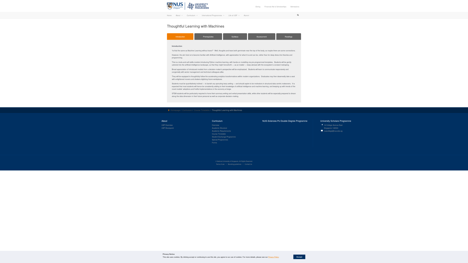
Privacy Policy (273, 257)
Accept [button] (299, 257)
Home (169, 15)
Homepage (175, 110)
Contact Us (248, 164)
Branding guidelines (234, 164)
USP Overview (167, 125)
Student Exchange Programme (224, 137)
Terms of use (220, 164)
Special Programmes (220, 139)
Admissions (294, 6)
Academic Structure (219, 128)
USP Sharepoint (167, 128)
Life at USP (233, 15)
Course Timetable (202, 110)
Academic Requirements (221, 131)
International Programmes (212, 15)
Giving (257, 6)
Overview (215, 125)
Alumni (246, 15)
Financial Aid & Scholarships (275, 6)
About (178, 15)
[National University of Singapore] (175, 5)
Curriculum (191, 15)
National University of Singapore (227, 161)
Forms (214, 142)
